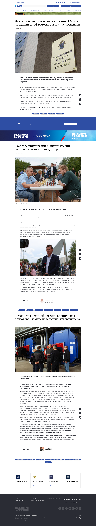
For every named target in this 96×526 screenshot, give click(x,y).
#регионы (30, 310)
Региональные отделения (47, 10)
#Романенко (74, 310)
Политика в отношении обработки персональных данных (26, 520)
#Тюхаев (48, 462)
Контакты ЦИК (19, 500)
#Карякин (65, 310)
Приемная (58, 10)
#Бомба (52, 113)
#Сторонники (48, 310)
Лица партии (24, 10)
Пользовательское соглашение (21, 518)
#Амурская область (21, 459)
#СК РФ (44, 113)
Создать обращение (70, 124)
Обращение (53, 6)
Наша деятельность (35, 10)
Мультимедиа (67, 10)
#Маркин (36, 113)
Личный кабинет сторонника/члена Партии (71, 6)
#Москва (22, 310)
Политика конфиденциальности (21, 519)
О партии (17, 10)
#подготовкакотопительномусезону (54, 459)
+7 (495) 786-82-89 (71, 500)
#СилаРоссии (39, 310)
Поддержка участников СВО (48, 13)
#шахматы (57, 310)
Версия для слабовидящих (76, 2)
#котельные (68, 459)
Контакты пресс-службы (37, 500)
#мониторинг (40, 459)
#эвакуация (60, 113)
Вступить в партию (77, 10)
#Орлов (77, 459)
